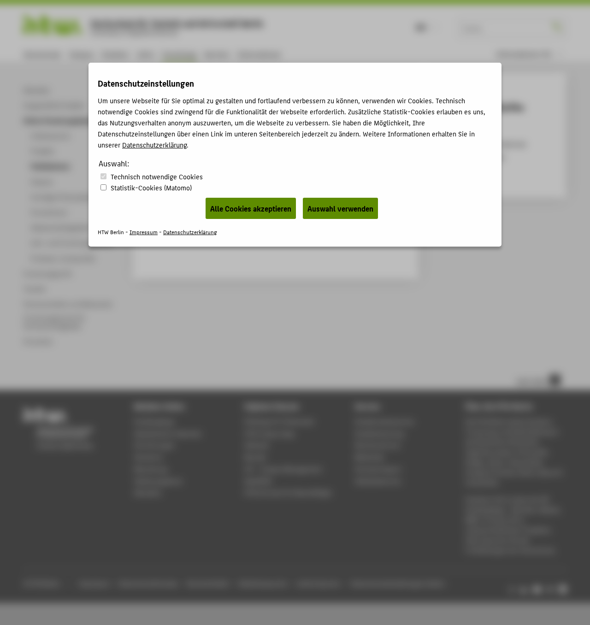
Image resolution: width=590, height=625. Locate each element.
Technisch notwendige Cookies (157, 176)
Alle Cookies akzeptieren (250, 208)
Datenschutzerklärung (154, 144)
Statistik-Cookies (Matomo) (151, 187)
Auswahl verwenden (340, 208)
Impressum (144, 231)
